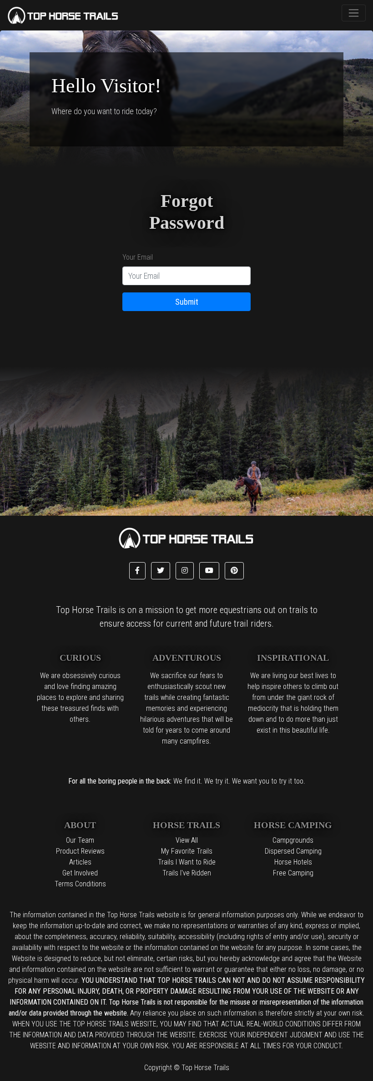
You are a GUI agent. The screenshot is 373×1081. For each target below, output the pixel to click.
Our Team (80, 840)
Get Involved (80, 873)
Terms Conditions (80, 884)
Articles (80, 862)
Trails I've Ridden (186, 873)
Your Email (137, 257)
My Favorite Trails (186, 851)
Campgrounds (292, 840)
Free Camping (293, 873)
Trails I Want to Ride (187, 862)
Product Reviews (80, 851)
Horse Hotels (293, 862)
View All (187, 840)
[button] (137, 570)
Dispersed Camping (293, 851)
